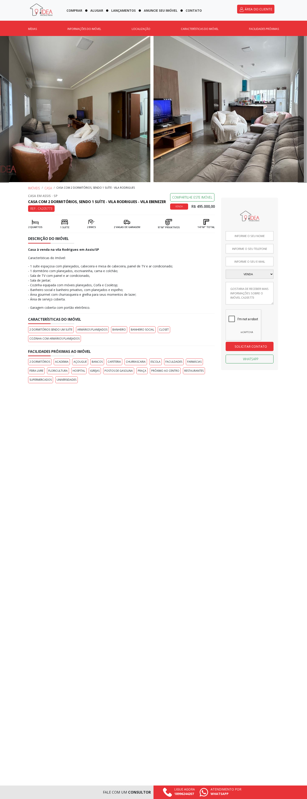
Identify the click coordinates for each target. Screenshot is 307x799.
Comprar (74, 10)
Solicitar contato (251, 346)
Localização (141, 29)
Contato (194, 10)
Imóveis (34, 188)
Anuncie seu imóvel (161, 10)
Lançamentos (123, 10)
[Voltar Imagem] (4, 109)
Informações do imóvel (84, 29)
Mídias (32, 29)
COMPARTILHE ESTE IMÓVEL (192, 197)
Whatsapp (250, 359)
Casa (48, 188)
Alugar (96, 10)
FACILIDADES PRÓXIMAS (264, 29)
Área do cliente (258, 9)
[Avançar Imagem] (302, 109)
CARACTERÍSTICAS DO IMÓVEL (199, 29)
